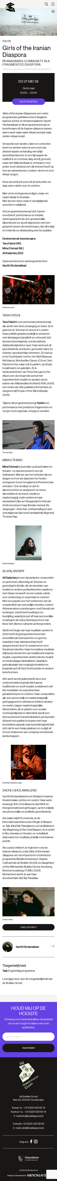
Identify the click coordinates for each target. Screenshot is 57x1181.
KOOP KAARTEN (28, 101)
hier (11, 978)
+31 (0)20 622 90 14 (34, 1107)
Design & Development (16, 1175)
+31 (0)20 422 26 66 (33, 1123)
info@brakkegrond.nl (32, 1115)
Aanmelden (28, 1047)
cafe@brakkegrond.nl (32, 1127)
